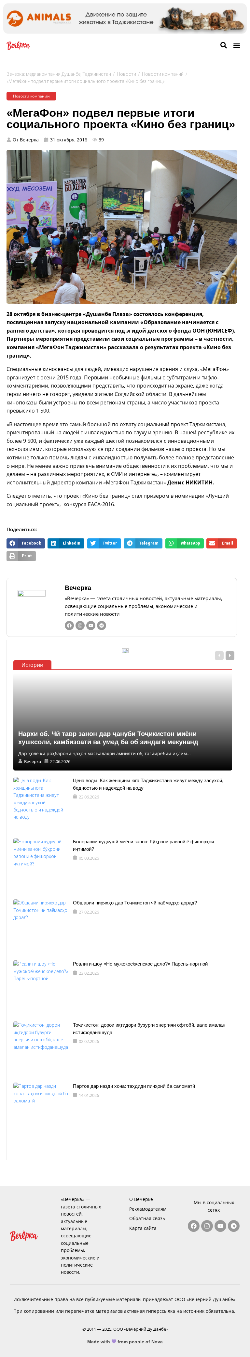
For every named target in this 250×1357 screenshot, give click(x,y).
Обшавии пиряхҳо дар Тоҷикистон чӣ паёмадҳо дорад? (135, 902)
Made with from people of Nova (125, 1341)
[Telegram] (101, 625)
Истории (32, 664)
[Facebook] (69, 625)
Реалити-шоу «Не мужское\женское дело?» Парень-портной (140, 964)
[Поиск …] (223, 45)
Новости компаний (163, 74)
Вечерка (78, 587)
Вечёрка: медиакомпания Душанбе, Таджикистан (59, 74)
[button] (236, 45)
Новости (126, 74)
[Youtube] (90, 625)
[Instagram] (80, 625)
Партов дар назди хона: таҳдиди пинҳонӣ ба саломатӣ (134, 1086)
